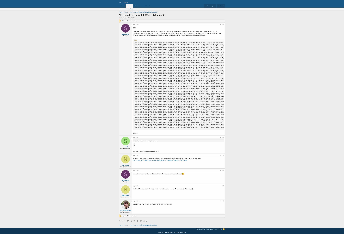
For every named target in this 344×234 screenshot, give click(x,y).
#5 (223, 186)
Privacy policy (209, 229)
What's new (138, 6)
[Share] (221, 25)
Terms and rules (200, 229)
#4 (223, 170)
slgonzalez (123, 18)
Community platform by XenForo (172, 232)
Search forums (130, 9)
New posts (122, 9)
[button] (143, 6)
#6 (223, 201)
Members (149, 6)
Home (122, 6)
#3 (223, 155)
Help (216, 229)
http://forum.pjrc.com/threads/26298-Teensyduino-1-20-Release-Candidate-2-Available (160, 160)
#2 (223, 137)
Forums (129, 6)
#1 (223, 24)
